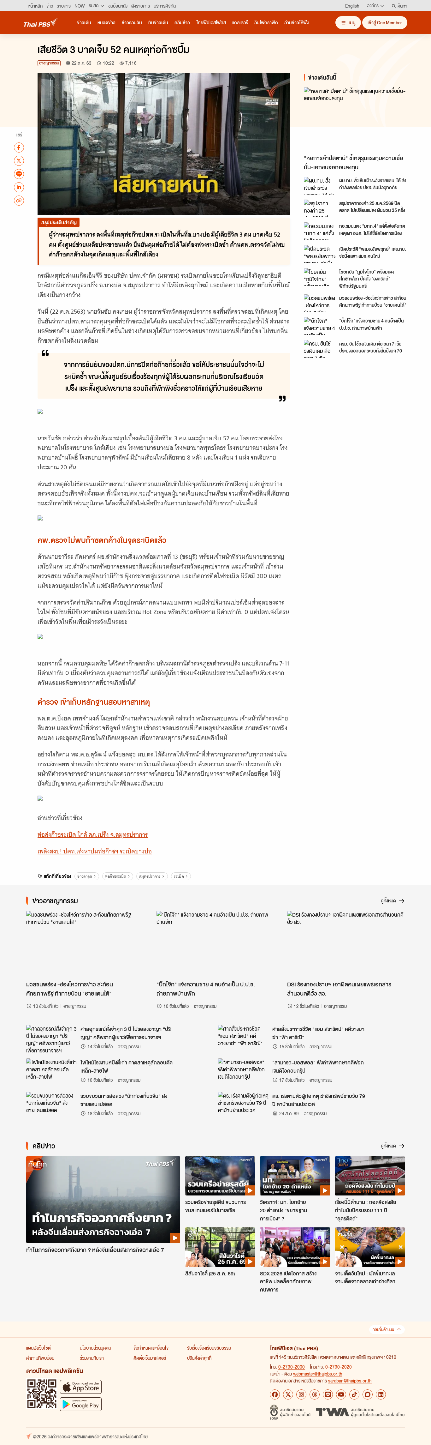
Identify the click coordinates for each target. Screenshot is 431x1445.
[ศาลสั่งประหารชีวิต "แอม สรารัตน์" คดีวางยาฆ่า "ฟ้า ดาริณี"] (243, 1039)
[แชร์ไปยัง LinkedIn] (19, 187)
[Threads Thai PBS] (315, 1394)
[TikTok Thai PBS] (354, 1394)
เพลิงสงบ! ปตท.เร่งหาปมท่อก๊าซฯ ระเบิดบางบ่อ (95, 851)
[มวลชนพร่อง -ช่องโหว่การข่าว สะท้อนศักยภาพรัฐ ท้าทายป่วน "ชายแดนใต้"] (319, 303)
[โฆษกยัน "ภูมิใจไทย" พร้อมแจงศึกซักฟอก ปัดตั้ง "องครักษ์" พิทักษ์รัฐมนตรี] (319, 277)
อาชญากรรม (49, 63)
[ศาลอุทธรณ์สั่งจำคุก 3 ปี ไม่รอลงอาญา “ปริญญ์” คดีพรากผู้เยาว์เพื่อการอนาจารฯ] (51, 1039)
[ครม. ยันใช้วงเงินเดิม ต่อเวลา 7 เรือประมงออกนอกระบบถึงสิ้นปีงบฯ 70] (319, 349)
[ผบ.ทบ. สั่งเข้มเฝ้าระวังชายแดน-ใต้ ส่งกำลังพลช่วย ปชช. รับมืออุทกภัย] (319, 186)
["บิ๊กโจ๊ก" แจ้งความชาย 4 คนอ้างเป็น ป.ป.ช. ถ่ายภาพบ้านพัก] (319, 326)
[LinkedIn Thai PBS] (381, 1394)
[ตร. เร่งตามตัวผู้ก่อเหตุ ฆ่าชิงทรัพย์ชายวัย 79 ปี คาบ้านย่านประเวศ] (243, 1106)
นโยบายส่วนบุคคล (95, 1348)
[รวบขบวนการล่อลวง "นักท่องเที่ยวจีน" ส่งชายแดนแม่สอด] (51, 1106)
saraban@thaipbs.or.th (350, 1380)
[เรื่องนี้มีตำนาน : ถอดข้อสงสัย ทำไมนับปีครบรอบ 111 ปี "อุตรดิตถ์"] (370, 1175)
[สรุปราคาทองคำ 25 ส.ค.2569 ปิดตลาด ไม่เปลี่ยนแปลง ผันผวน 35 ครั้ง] (319, 208)
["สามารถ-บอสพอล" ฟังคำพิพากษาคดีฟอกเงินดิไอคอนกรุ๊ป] (243, 1072)
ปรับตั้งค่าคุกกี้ (199, 1358)
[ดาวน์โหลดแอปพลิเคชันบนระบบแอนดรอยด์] (81, 1404)
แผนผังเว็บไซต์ (38, 1348)
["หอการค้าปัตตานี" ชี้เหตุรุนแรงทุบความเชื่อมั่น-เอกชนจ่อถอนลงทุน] (360, 119)
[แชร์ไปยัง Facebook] (19, 147)
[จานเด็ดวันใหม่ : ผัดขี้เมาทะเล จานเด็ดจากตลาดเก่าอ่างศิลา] (370, 1247)
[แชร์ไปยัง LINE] (19, 174)
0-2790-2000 (291, 1367)
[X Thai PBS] (288, 1394)
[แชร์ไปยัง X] (19, 160)
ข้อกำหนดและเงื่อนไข (150, 1348)
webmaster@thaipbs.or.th (317, 1373)
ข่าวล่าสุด (84, 876)
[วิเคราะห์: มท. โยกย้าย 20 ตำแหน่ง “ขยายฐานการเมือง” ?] (295, 1175)
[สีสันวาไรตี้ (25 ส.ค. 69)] (220, 1247)
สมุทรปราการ (150, 876)
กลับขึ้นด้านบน (383, 1329)
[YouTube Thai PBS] (341, 1394)
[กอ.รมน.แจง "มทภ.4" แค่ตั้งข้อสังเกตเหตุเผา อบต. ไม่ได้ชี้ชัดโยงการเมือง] (319, 231)
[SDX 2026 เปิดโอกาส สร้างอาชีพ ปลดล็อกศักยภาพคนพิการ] (295, 1247)
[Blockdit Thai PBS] (368, 1394)
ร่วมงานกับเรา (92, 1358)
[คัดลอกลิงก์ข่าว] (19, 200)
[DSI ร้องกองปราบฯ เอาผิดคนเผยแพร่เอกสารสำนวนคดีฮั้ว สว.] (346, 944)
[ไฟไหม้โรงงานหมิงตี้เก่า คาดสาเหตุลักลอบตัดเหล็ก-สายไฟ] (51, 1072)
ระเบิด (179, 876)
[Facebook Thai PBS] (275, 1394)
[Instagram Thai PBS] (301, 1394)
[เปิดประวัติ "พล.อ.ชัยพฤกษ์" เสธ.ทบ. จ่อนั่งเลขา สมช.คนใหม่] (319, 254)
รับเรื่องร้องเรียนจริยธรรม (209, 1348)
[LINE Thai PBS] (328, 1394)
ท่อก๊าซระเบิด (115, 876)
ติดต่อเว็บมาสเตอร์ (149, 1358)
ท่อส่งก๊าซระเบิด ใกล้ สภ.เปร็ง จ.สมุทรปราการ (93, 834)
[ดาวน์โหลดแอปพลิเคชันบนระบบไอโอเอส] (81, 1386)
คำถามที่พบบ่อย (40, 1358)
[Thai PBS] (41, 22)
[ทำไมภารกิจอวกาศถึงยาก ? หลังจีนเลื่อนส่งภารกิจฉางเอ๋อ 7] (103, 1199)
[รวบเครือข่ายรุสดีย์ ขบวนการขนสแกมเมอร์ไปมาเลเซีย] (220, 1175)
